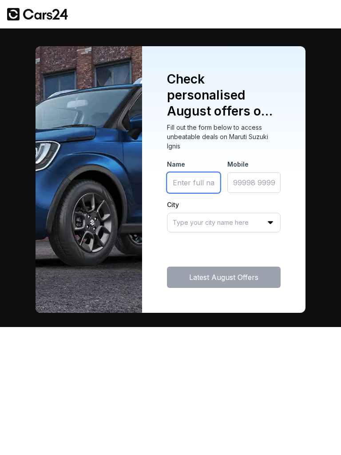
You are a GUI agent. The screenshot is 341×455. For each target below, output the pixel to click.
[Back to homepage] (37, 14)
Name (176, 164)
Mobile (238, 164)
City (173, 204)
